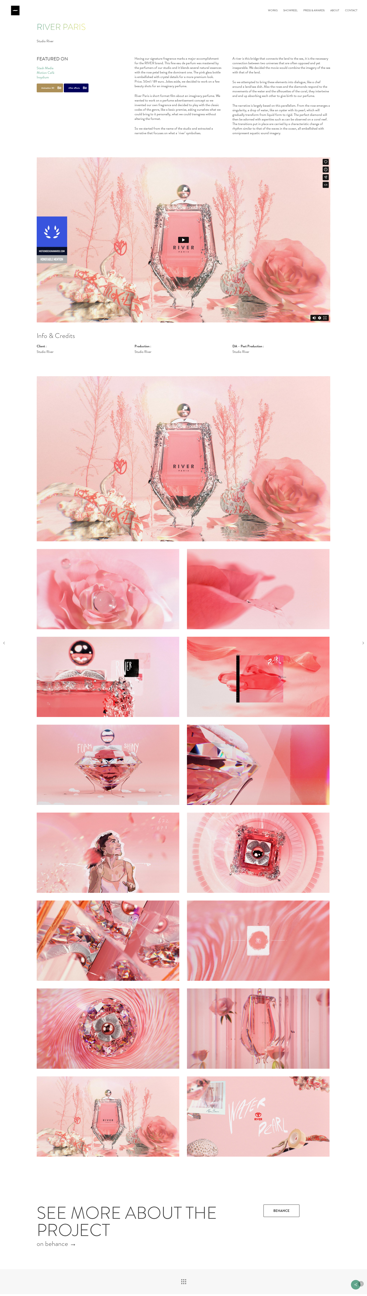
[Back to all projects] (183, 1281)
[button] (281, 1210)
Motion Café (45, 72)
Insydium (43, 77)
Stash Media (45, 68)
